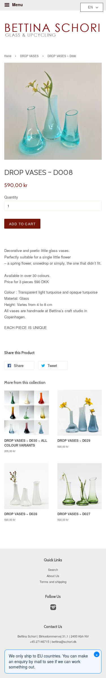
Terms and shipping (53, 581)
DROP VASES (29, 56)
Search (53, 569)
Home (7, 56)
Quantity (11, 197)
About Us (53, 575)
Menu (17, 4)
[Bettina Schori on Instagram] (53, 608)
